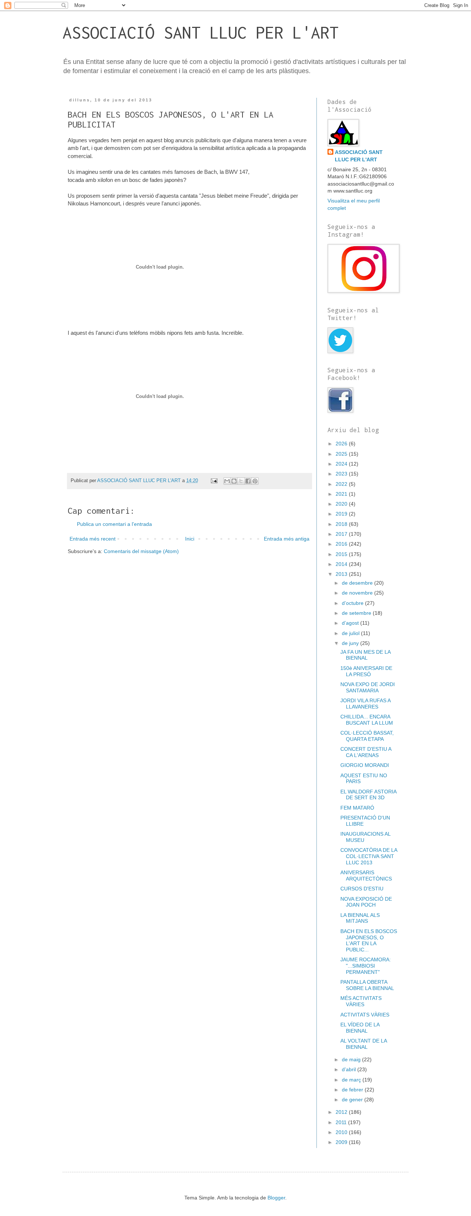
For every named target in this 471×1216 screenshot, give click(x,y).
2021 (342, 494)
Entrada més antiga (286, 539)
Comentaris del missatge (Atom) (141, 551)
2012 (342, 1112)
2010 (342, 1132)
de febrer (353, 1090)
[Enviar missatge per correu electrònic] (214, 480)
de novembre (358, 593)
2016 (342, 544)
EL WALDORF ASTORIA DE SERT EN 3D (368, 795)
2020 (342, 504)
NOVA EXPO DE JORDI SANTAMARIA (367, 687)
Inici (189, 539)
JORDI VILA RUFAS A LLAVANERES (365, 703)
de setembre (357, 613)
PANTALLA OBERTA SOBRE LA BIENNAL (367, 985)
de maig (352, 1059)
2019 (342, 514)
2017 (342, 534)
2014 (342, 564)
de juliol (351, 633)
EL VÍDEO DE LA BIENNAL (359, 1028)
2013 (342, 574)
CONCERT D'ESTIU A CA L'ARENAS (365, 752)
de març (352, 1080)
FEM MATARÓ (357, 808)
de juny (351, 643)
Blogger (276, 1198)
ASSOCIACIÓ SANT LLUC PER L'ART (201, 32)
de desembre (358, 583)
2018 (342, 524)
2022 (342, 484)
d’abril (349, 1069)
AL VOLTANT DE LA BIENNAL (363, 1044)
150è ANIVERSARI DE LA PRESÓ (366, 671)
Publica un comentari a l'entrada (114, 524)
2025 (342, 454)
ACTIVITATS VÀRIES (364, 1015)
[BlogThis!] (234, 481)
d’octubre (353, 603)
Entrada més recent (93, 539)
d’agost (351, 623)
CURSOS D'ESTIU (361, 889)
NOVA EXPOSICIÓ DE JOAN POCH (366, 902)
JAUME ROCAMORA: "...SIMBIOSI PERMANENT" (365, 966)
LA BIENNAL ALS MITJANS (360, 918)
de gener (353, 1099)
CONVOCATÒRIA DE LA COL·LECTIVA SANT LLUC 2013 (368, 856)
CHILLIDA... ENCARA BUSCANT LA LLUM (366, 720)
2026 (342, 443)
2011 (342, 1122)
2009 (342, 1142)
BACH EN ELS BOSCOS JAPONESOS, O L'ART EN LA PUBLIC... (368, 940)
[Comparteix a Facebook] (248, 481)
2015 (342, 554)
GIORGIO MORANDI (364, 765)
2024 (342, 464)
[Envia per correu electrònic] (227, 481)
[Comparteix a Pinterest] (255, 481)
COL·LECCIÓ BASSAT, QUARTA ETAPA (367, 736)
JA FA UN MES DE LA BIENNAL (365, 655)
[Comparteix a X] (241, 481)
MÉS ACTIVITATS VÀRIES (361, 1001)
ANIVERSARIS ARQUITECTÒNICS (366, 875)
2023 (342, 474)
